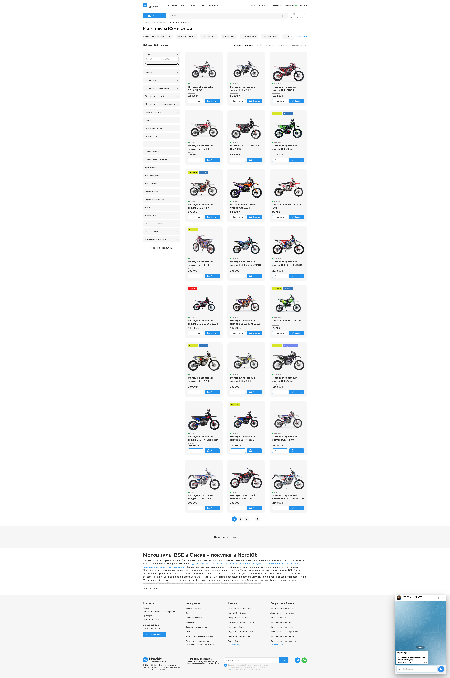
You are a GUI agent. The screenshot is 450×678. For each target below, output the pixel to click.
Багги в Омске (234, 641)
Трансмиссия (150, 168)
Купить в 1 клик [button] (196, 101)
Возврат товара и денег (196, 627)
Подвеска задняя (152, 231)
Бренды (148, 72)
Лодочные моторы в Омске (240, 608)
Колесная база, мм (153, 112)
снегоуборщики (259, 563)
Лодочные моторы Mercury (282, 636)
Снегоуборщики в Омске (239, 636)
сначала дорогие (299, 45)
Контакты (213, 5)
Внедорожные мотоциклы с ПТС (157, 36)
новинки (270, 45)
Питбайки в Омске (236, 627)
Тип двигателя (151, 184)
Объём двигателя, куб (154, 96)
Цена (147, 55)
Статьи (192, 5)
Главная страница (193, 608)
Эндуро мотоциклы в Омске (240, 631)
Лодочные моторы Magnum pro (284, 631)
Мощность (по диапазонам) (157, 88)
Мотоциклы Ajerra (249, 36)
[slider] (146, 64)
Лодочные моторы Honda (281, 627)
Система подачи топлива (156, 160)
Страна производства (154, 199)
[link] (179, 22)
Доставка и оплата (175, 5)
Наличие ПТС (151, 136)
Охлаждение (150, 144)
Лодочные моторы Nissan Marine (284, 641)
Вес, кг (148, 207)
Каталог (156, 15)
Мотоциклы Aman (270, 36)
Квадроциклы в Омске (238, 617)
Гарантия (149, 120)
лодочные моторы (200, 563)
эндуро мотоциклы (291, 563)
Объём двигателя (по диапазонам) (160, 104)
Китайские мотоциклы (186, 36)
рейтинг (261, 45)
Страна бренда (151, 191)
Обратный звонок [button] (154, 634)
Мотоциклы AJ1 (229, 36)
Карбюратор (150, 215)
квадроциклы (151, 567)
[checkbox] (225, 665)
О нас (202, 5)
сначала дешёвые (283, 45)
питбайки (274, 563)
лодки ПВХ (217, 563)
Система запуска (152, 152)
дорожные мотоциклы (172, 567)
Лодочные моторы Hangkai (282, 613)
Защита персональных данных (199, 636)
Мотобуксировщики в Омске (241, 622)
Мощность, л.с (151, 80)
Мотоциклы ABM (209, 36)
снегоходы (244, 563)
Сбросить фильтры (161, 247)
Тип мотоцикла (152, 176)
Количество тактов (153, 128)
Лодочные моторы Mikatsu (282, 608)
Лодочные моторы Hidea (281, 622)
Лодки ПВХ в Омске (237, 613)
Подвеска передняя (153, 223)
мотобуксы (231, 563)
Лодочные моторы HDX (281, 617)
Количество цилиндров (155, 239)
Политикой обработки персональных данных (244, 669)
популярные (250, 45)
